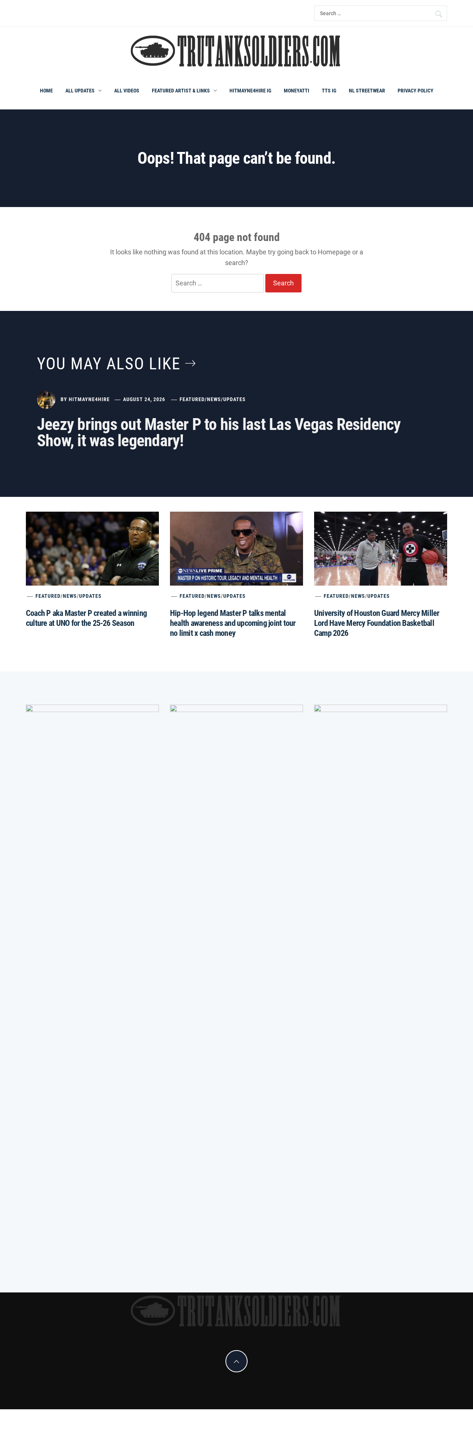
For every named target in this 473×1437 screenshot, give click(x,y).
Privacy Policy (415, 91)
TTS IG (329, 91)
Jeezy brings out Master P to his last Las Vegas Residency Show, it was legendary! (219, 432)
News (214, 399)
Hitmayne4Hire (89, 399)
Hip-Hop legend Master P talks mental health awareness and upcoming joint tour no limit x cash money (233, 623)
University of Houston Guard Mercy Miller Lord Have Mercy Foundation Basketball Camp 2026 (376, 623)
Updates (234, 399)
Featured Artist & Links (181, 91)
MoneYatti (296, 91)
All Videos (126, 91)
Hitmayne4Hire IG (250, 91)
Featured (192, 399)
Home (46, 91)
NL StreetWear (367, 91)
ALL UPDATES (80, 91)
